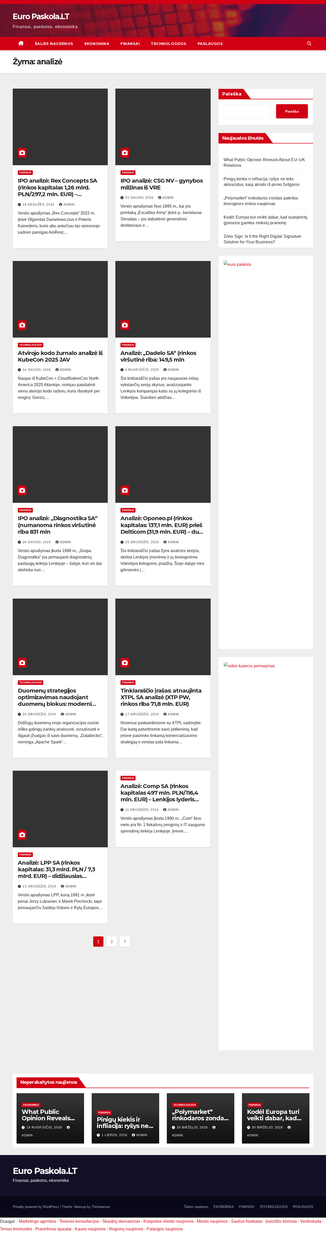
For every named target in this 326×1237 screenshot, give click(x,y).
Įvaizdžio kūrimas (281, 1221)
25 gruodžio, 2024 (142, 542)
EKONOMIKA (97, 43)
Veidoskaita (310, 1221)
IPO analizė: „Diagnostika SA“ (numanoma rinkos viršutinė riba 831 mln (57, 525)
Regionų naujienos (126, 1229)
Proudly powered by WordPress (36, 1207)
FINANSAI (130, 43)
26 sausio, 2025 (37, 542)
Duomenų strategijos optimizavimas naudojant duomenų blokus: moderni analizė (54, 700)
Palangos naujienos (165, 1229)
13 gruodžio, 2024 (40, 886)
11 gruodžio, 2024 (142, 810)
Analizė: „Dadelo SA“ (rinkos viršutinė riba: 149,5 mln (158, 356)
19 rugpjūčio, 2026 (44, 1127)
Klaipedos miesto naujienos (168, 1221)
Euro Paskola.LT (41, 16)
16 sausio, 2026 (37, 370)
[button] (309, 43)
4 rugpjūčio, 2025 (142, 370)
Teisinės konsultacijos (79, 1221)
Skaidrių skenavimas (121, 1221)
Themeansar (100, 1207)
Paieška (231, 94)
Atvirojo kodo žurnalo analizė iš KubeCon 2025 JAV (60, 356)
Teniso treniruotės (16, 1229)
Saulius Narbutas (246, 1221)
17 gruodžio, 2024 (142, 714)
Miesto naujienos (212, 1221)
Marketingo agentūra (37, 1221)
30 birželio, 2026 (193, 1127)
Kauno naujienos (90, 1229)
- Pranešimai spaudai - (54, 1229)
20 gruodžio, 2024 (40, 714)
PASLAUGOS (210, 43)
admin (69, 204)
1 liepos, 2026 (115, 1135)
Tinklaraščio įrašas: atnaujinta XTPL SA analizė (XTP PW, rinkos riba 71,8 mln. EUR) (160, 697)
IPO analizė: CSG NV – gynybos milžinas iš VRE (161, 184)
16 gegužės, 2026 (39, 204)
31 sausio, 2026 (140, 197)
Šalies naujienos (54, 43)
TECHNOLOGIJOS (168, 43)
